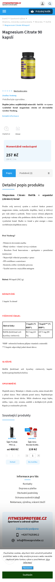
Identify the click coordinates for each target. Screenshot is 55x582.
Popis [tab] (9, 173)
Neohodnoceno (20, 91)
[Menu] (4, 11)
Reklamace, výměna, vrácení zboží (27, 502)
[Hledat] (50, 4)
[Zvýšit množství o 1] (38, 455)
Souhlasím (27, 575)
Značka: (9, 95)
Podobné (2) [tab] (26, 173)
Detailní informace (10, 116)
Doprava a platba (27, 488)
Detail (12, 462)
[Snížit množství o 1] (27, 455)
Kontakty (27, 484)
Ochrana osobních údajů (27, 497)
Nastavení (27, 568)
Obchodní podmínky (27, 493)
